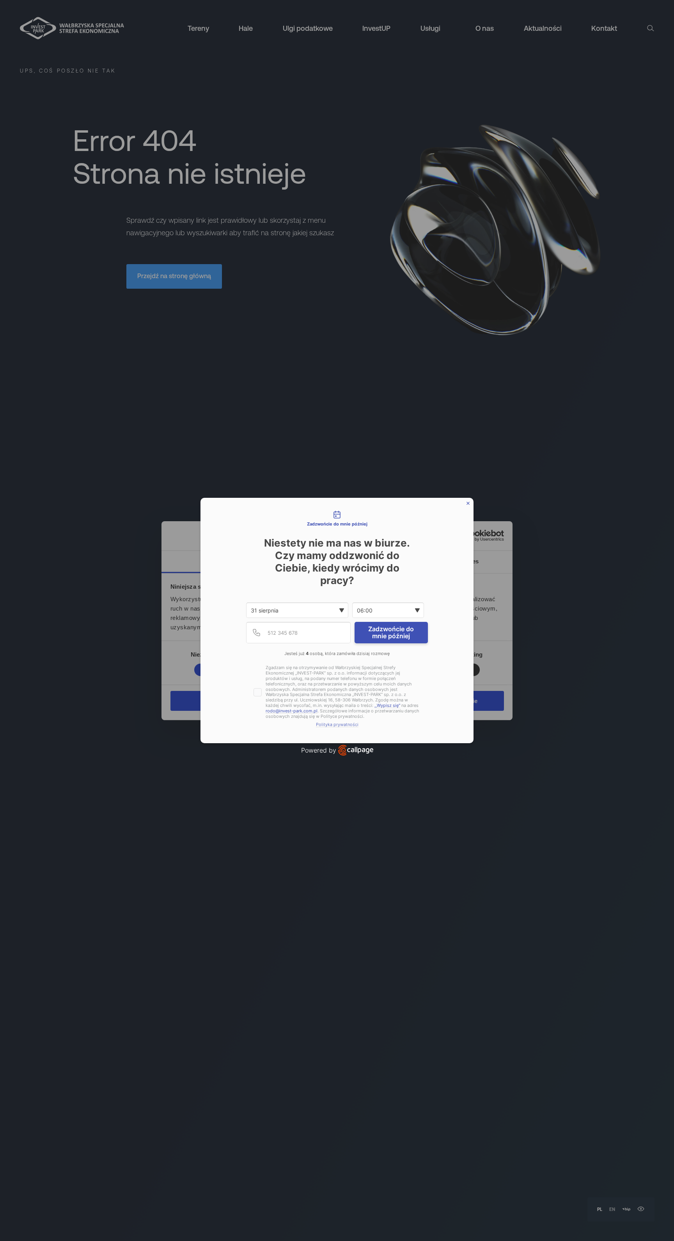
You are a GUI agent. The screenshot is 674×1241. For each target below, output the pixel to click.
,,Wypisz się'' (387, 705)
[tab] (337, 519)
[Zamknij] (468, 503)
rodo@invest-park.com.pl (291, 711)
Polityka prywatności (337, 724)
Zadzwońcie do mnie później (391, 632)
